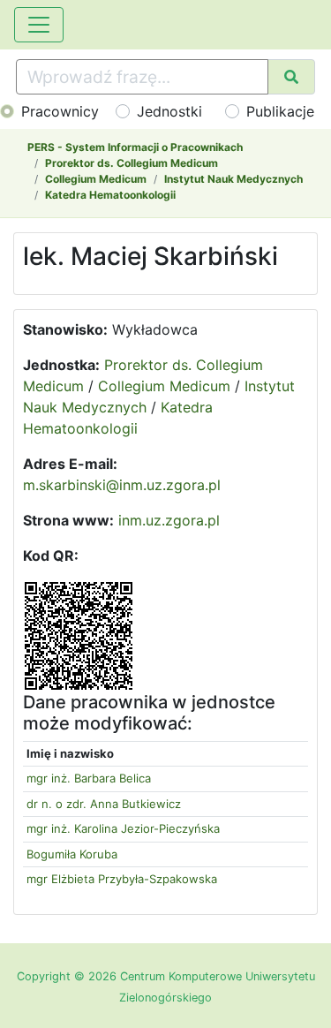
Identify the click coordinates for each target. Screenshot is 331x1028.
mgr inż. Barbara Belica (88, 778)
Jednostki (169, 111)
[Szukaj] (291, 76)
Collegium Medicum (96, 178)
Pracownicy (60, 111)
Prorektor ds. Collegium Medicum (131, 163)
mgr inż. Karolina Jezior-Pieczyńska (123, 828)
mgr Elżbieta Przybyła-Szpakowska (121, 879)
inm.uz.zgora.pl (169, 520)
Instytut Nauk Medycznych (233, 178)
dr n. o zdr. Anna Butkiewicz (103, 804)
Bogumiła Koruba (71, 854)
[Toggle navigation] (39, 24)
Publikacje (280, 111)
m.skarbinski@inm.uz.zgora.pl (122, 485)
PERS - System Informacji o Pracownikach (135, 147)
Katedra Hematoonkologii (110, 194)
